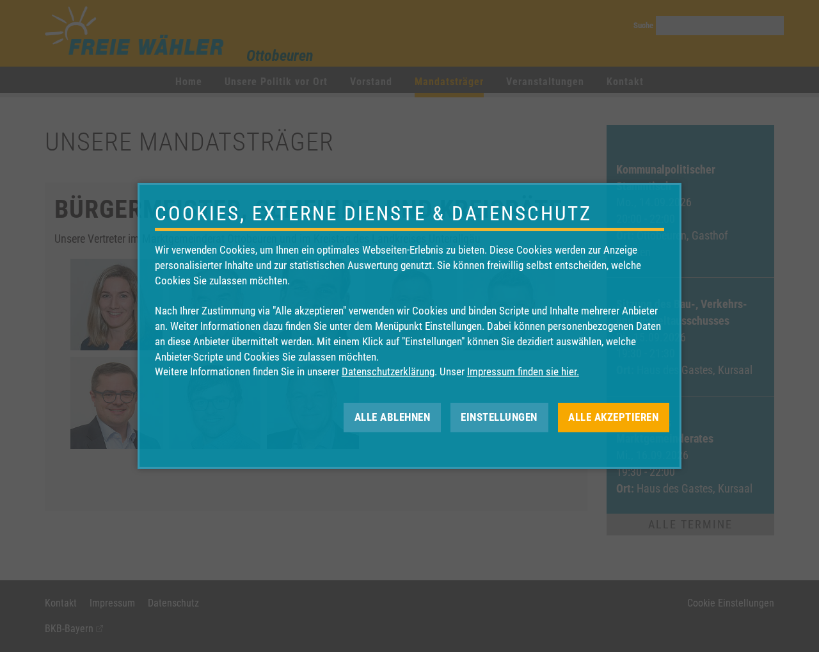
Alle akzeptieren (613, 417)
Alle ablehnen (392, 417)
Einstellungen (499, 417)
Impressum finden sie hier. (523, 371)
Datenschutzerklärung (388, 371)
